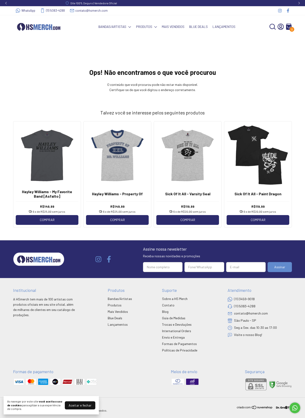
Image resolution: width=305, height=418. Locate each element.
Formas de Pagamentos (179, 344)
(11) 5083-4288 (55, 10)
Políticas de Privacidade (179, 350)
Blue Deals (198, 27)
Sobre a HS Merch (175, 299)
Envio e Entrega (173, 337)
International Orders (176, 331)
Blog (165, 312)
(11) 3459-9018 (244, 299)
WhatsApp (28, 10)
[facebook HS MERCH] (288, 11)
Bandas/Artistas (112, 27)
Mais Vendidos (173, 27)
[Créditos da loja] (282, 407)
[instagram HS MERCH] (280, 11)
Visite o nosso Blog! (248, 335)
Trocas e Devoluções (177, 324)
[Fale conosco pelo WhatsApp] (295, 408)
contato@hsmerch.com (91, 10)
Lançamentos (224, 27)
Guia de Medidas (173, 318)
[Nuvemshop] (255, 408)
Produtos (144, 27)
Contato (168, 305)
